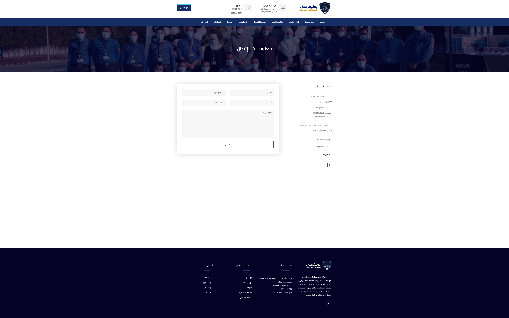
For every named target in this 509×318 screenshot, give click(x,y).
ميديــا (229, 22)
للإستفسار (208, 277)
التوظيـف (217, 22)
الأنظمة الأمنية (277, 22)
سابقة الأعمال (246, 298)
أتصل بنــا (208, 293)
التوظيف (248, 288)
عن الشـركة (309, 22)
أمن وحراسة (294, 22)
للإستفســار (184, 7)
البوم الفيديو (206, 288)
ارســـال (228, 144)
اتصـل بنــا (204, 22)
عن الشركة (247, 283)
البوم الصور (207, 283)
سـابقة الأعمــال (259, 22)
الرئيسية (323, 22)
